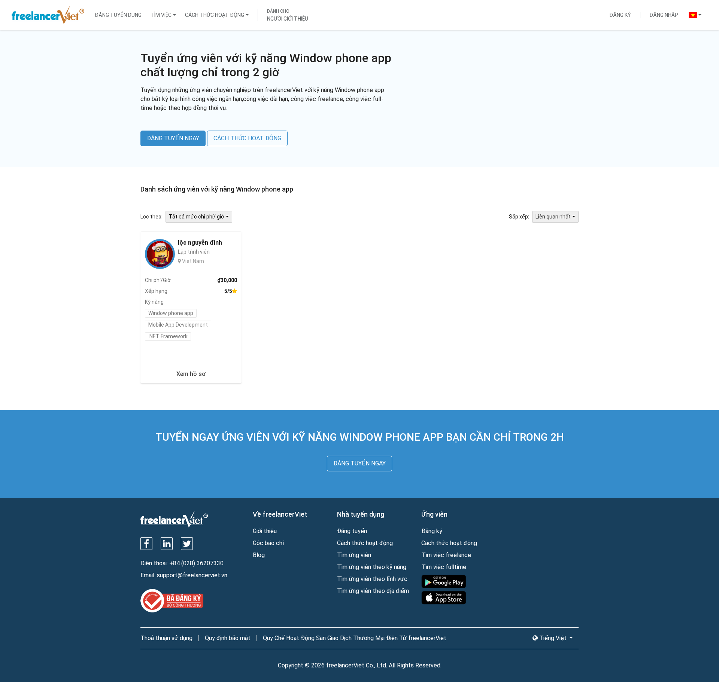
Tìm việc (161, 15)
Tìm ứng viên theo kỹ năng (371, 567)
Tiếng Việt (553, 638)
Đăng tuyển (352, 531)
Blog (259, 555)
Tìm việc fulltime (443, 567)
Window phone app (170, 313)
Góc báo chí (268, 543)
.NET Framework (168, 336)
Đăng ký (620, 15)
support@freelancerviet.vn (192, 575)
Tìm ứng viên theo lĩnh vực (372, 578)
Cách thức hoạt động (214, 15)
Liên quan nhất (553, 217)
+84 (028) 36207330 (196, 563)
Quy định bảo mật (228, 638)
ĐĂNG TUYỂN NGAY (173, 138)
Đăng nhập (663, 15)
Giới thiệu (265, 531)
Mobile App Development (178, 325)
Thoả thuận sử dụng (166, 638)
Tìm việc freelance (446, 555)
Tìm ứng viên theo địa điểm (373, 590)
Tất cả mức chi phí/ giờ (196, 217)
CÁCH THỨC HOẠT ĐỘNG (247, 138)
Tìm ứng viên (354, 555)
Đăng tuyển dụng (118, 15)
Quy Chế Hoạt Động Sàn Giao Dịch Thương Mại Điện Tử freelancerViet (354, 638)
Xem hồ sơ (191, 373)
